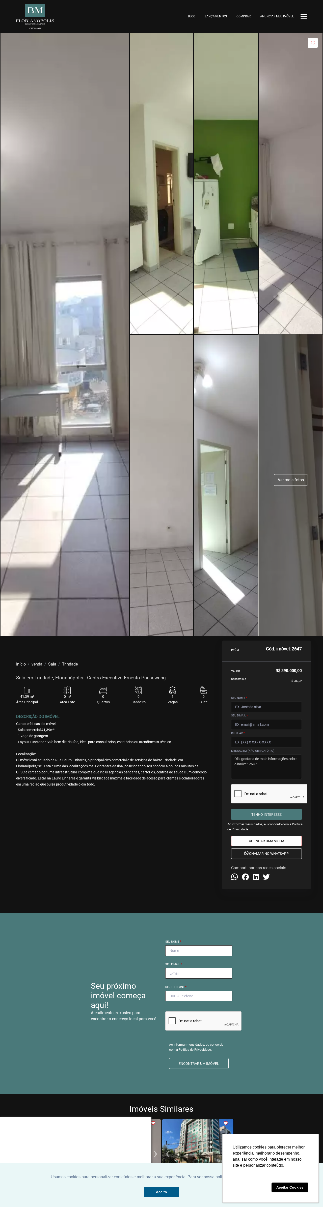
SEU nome (239, 698)
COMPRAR (243, 16)
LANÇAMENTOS (216, 16)
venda (37, 664)
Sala (52, 664)
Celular (238, 733)
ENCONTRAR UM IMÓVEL (199, 1064)
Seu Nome (173, 941)
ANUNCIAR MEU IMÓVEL (277, 16)
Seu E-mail (173, 964)
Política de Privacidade (195, 1049)
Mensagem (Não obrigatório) (252, 750)
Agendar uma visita (266, 841)
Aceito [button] (161, 1192)
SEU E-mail (239, 715)
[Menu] (304, 16)
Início (21, 664)
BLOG (191, 16)
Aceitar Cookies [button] (290, 1187)
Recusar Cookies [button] (251, 1187)
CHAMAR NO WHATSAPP (268, 854)
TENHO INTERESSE (266, 814)
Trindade (70, 664)
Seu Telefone (175, 987)
